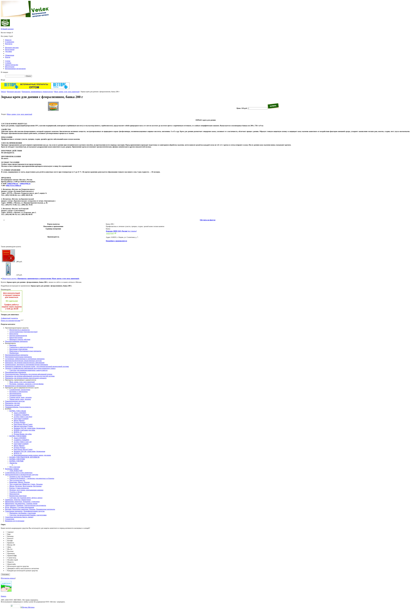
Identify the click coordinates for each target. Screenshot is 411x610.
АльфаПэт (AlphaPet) (21, 415)
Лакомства (13, 463)
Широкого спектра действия (19, 339)
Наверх (3, 596)
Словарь (8, 63)
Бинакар (10, 536)
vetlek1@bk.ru (12, 183)
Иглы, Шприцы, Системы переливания (19, 507)
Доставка (8, 51)
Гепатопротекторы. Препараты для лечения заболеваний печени (28, 374)
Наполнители (14, 494)
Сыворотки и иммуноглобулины (21, 347)
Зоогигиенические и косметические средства (21, 474)
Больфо (10, 540)
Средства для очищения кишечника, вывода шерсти (28, 370)
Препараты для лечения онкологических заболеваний (24, 362)
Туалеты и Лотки (15, 492)
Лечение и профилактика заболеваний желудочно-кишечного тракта (30, 368)
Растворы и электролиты (18, 391)
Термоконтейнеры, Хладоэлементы (18, 407)
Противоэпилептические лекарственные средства (23, 361)
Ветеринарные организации (15, 68)
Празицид (11, 553)
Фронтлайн (11, 564)
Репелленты (13, 334)
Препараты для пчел (12, 403)
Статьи (7, 61)
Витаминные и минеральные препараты (20, 386)
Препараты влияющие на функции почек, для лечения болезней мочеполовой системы (37, 366)
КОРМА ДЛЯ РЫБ (16, 461)
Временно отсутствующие (14, 521)
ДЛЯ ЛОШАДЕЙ (15, 471)
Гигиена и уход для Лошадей (20, 476)
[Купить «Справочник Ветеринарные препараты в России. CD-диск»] (8, 261)
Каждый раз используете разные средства (22, 571)
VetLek (3, 92)
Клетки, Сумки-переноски (19, 488)
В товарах (4, 72)
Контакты (8, 44)
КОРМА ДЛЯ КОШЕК (17, 436)
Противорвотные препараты (15, 372)
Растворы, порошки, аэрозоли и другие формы (26, 384)
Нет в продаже (14, 467)
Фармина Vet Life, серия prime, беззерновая (29, 428)
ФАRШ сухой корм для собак (24, 430)
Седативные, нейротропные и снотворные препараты (25, 359)
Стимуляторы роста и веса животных (18, 473)
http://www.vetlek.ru (13, 185)
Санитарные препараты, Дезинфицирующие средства (25, 511)
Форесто (10, 562)
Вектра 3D (11, 545)
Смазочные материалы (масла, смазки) (19, 517)
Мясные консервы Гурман (23, 426)
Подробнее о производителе (116, 241)
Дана (9, 547)
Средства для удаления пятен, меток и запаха (25, 498)
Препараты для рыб (12, 405)
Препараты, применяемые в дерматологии (37, 92)
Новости (8, 40)
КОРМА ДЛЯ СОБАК (17, 411)
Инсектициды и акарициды (19, 330)
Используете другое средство (18, 566)
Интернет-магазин (12, 47)
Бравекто (10, 543)
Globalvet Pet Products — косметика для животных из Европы (31, 478)
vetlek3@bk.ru (25, 183)
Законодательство (11, 65)
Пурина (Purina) (19, 422)
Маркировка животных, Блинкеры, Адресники (22, 501)
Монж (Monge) (19, 420)
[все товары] (121, 231)
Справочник (9, 519)
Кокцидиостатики (16, 337)
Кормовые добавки (12, 469)
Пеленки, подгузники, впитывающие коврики (26, 490)
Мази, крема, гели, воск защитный (66, 92)
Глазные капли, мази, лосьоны (20, 397)
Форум (7, 57)
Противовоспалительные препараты (18, 357)
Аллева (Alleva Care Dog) (23, 417)
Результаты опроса (8, 578)
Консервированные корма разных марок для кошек (32, 455)
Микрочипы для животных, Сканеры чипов (21, 503)
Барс (9, 534)
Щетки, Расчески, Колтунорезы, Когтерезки (25, 486)
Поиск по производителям (10, 320)
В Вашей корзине (7, 29)
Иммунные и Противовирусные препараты (25, 351)
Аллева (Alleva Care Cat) (22, 442)
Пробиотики (14, 353)
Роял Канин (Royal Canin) (23, 424)
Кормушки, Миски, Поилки (19, 482)
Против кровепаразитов (18, 335)
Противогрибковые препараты (16, 341)
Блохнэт (10, 538)
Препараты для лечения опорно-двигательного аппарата (25, 378)
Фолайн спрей (12, 560)
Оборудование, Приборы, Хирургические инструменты (25, 505)
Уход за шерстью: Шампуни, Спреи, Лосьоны (26, 484)
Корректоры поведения (17, 496)
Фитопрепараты (15, 393)
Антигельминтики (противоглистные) (23, 332)
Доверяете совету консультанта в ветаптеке (23, 568)
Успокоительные (15, 395)
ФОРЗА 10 (18, 432)
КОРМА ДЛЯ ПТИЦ (17, 459)
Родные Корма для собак (23, 434)
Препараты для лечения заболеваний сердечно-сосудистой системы (30, 376)
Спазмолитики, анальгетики (19, 390)
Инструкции (9, 67)
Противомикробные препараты (16, 355)
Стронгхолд (11, 558)
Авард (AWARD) (20, 413)
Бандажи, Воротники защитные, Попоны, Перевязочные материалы (30, 509)
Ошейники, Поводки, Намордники (18, 500)
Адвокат (10, 532)
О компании (9, 42)
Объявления (9, 55)
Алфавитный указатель (9, 318)
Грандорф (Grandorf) (21, 418)
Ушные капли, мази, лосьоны (20, 399)
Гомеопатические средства (15, 401)
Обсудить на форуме (207, 220)
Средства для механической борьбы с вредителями (28, 515)
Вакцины (12, 345)
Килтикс (10, 551)
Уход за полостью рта (17, 480)
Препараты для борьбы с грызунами (22, 513)
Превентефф (11, 555)
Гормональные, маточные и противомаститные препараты (26, 364)
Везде (3, 80)
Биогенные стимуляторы (18, 349)
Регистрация (9, 49)
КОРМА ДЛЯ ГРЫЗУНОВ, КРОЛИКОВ (24, 457)
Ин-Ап (9, 549)
